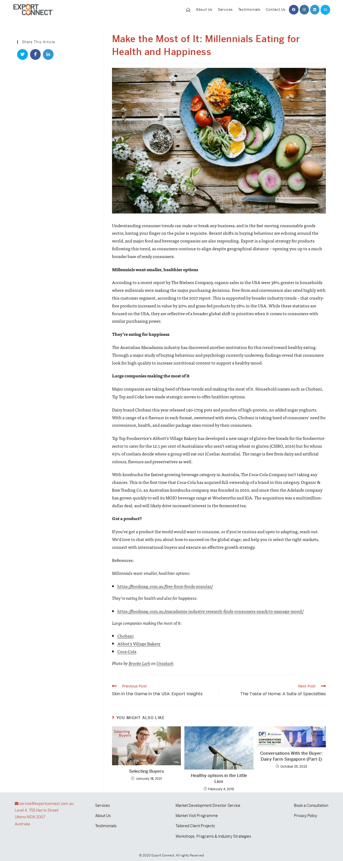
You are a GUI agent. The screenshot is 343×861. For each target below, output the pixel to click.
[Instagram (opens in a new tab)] (304, 9)
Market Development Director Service (208, 805)
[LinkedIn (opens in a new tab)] (314, 9)
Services (102, 805)
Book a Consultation (311, 805)
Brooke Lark (139, 663)
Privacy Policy (305, 815)
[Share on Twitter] (22, 54)
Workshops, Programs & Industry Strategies (213, 836)
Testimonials (106, 825)
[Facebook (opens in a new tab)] (294, 9)
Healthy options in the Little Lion (219, 778)
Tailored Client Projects (195, 825)
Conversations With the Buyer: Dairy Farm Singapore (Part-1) (291, 756)
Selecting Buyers (146, 771)
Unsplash (165, 663)
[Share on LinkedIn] (48, 54)
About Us (103, 815)
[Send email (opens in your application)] (325, 10)
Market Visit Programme (197, 815)
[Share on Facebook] (35, 54)
